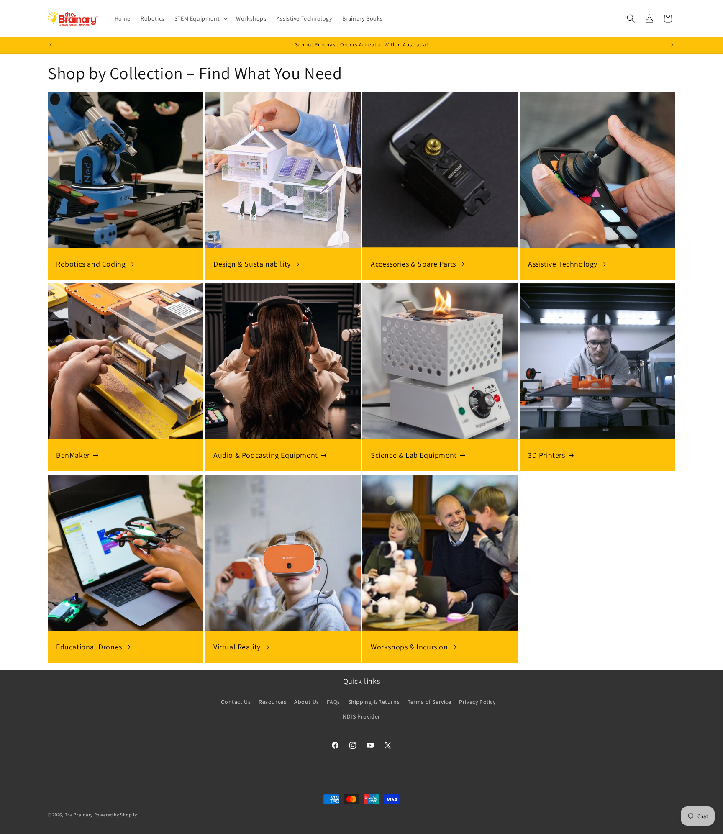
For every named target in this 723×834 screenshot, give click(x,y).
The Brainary (79, 815)
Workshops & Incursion (409, 647)
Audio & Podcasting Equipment (265, 455)
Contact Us (236, 702)
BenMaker (73, 455)
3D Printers (546, 455)
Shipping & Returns (374, 702)
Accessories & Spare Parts (413, 264)
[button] (200, 18)
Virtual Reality (237, 647)
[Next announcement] (672, 45)
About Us (306, 702)
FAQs (333, 702)
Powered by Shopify (115, 815)
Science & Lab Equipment (414, 455)
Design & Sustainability (252, 264)
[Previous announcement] (50, 45)
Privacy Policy (477, 702)
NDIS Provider (361, 716)
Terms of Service (429, 702)
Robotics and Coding (91, 264)
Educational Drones (89, 647)
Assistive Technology (562, 264)
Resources (272, 702)
